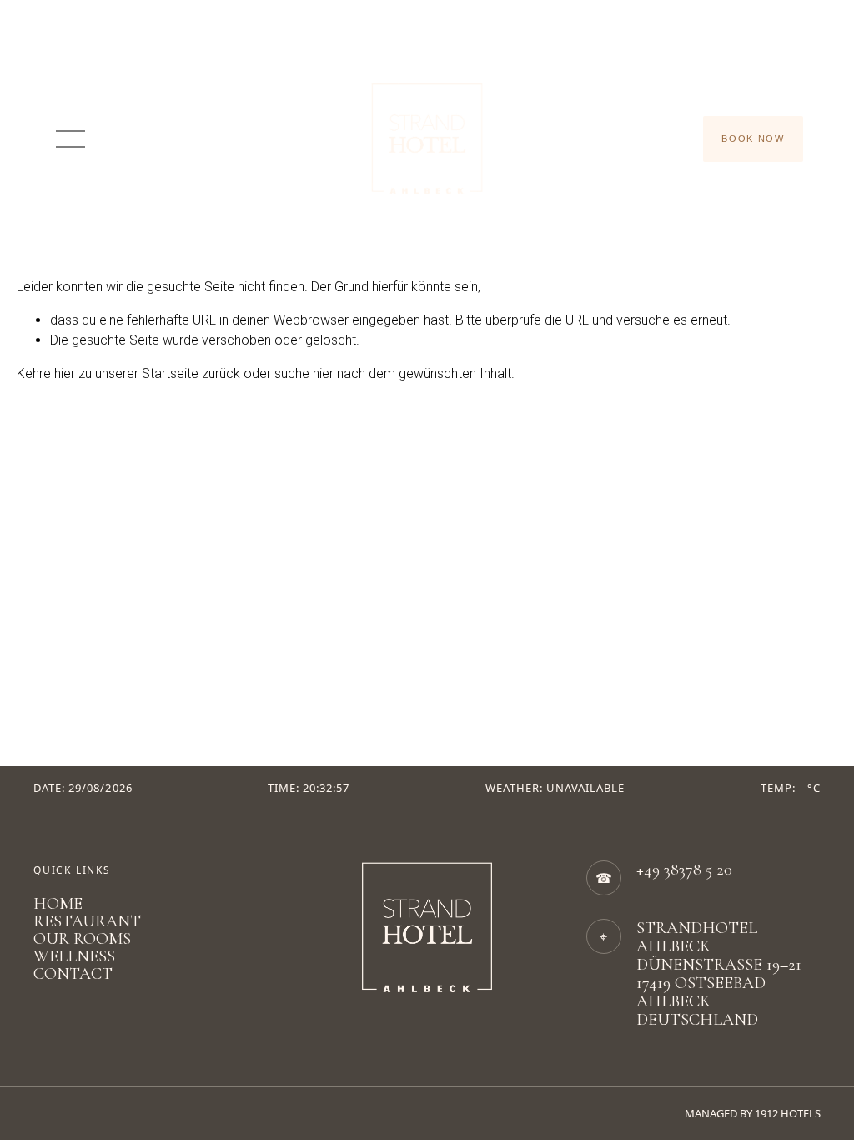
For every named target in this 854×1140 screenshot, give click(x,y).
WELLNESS (74, 957)
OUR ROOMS (82, 939)
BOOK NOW (752, 139)
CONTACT (73, 974)
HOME (58, 904)
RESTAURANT (87, 922)
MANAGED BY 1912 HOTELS (753, 1113)
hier (64, 373)
